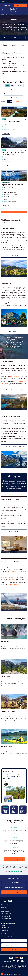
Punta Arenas (13, 571)
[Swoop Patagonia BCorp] (3, 866)
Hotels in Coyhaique (14, 531)
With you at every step (22, 811)
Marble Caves (12, 579)
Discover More (14, 654)
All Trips (7, 85)
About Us (4, 925)
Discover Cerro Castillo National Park (14, 446)
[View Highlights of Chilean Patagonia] (14, 175)
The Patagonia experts (13, 811)
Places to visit (4, 14)
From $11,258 (6, 205)
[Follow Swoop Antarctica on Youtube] (22, 962)
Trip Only (13, 85)
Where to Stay (22, 37)
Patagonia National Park (8, 384)
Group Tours (19, 85)
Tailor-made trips (6, 913)
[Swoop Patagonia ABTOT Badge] (8, 866)
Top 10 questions (6, 916)
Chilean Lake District (17, 572)
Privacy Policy (10, 966)
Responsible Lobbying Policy (14, 967)
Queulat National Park (15, 376)
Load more (14, 212)
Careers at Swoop (6, 930)
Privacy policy (18, 974)
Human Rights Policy (23, 966)
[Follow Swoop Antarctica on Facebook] (14, 962)
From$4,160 (6, 165)
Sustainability (5, 927)
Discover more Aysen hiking (14, 255)
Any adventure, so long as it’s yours (5, 811)
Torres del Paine (21, 571)
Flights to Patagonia (14, 589)
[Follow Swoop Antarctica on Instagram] (18, 962)
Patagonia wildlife (6, 918)
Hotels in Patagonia (7, 915)
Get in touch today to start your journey (14, 859)
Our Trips (4, 37)
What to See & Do (12, 37)
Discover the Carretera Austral (14, 389)
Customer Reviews (6, 920)
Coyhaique (11, 14)
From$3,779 (6, 133)
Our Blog (4, 928)
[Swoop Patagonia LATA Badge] (19, 866)
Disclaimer (16, 966)
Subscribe (14, 949)
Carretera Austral (6, 367)
